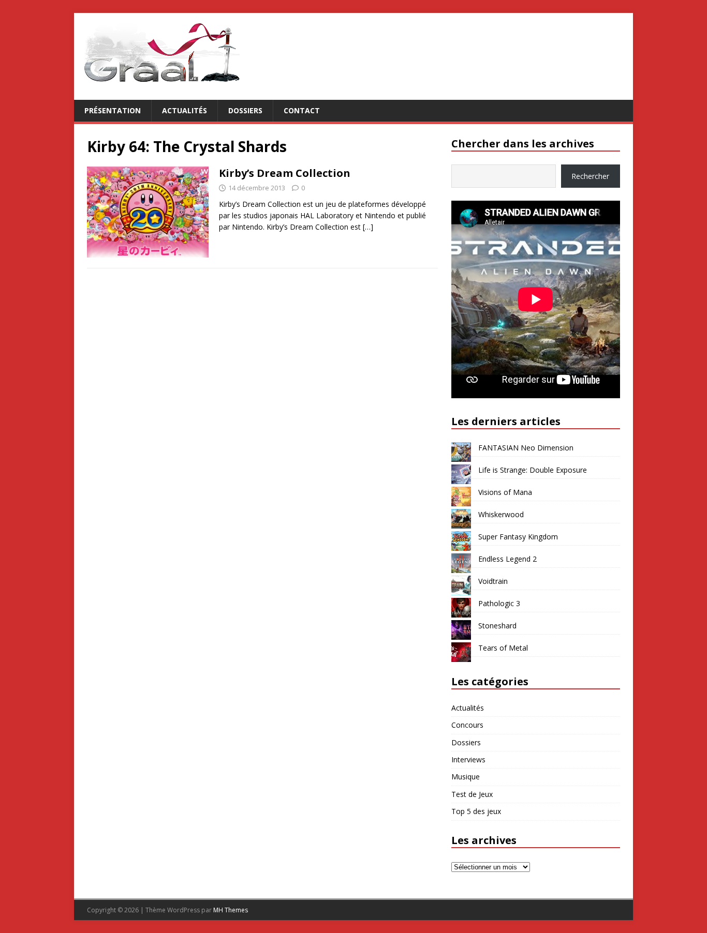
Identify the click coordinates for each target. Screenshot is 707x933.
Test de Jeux (472, 794)
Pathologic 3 (499, 603)
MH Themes (230, 910)
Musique (465, 776)
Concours (467, 725)
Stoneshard (497, 625)
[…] (368, 227)
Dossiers (245, 110)
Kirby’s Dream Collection (284, 173)
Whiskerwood (501, 514)
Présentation (112, 110)
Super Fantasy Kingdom (518, 536)
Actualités (184, 110)
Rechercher (590, 176)
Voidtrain (493, 581)
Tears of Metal (503, 648)
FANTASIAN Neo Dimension (525, 448)
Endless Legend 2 (507, 559)
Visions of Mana (505, 492)
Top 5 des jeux (476, 811)
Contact (302, 110)
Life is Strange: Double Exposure (532, 470)
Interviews (468, 759)
